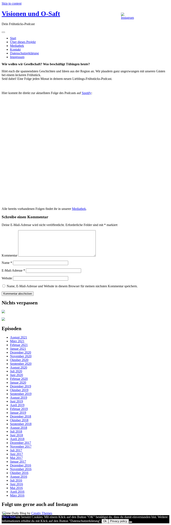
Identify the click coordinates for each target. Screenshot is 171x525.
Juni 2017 (16, 454)
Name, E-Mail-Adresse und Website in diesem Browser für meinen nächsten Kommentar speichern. (72, 286)
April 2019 (17, 405)
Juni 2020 (16, 375)
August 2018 (18, 427)
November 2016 (20, 469)
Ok (105, 521)
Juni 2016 (16, 484)
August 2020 (18, 367)
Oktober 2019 (19, 390)
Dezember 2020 (20, 352)
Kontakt (15, 49)
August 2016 (18, 476)
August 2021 (18, 337)
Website (7, 278)
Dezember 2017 (20, 443)
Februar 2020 (19, 379)
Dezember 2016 (20, 465)
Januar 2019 (18, 412)
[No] (130, 522)
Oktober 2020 (19, 360)
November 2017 (20, 446)
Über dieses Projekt (23, 42)
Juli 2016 (16, 480)
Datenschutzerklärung (24, 53)
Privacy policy (118, 521)
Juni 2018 (16, 435)
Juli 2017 (16, 450)
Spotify (86, 93)
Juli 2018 (16, 431)
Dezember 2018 (20, 416)
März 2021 (17, 341)
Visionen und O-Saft (31, 13)
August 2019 (18, 397)
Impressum (17, 57)
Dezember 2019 (20, 386)
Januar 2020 (18, 382)
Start (13, 38)
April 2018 (17, 439)
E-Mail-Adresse (13, 270)
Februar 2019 (19, 409)
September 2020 (20, 363)
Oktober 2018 (19, 420)
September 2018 (20, 424)
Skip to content (11, 3)
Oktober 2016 (19, 473)
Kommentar (9, 255)
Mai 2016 (16, 488)
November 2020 (20, 356)
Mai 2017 (16, 458)
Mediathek (17, 45)
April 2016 (17, 491)
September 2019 (20, 394)
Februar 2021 (19, 345)
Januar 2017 (18, 461)
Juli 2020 (16, 371)
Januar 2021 (18, 348)
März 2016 (17, 495)
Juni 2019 (16, 401)
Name (7, 262)
